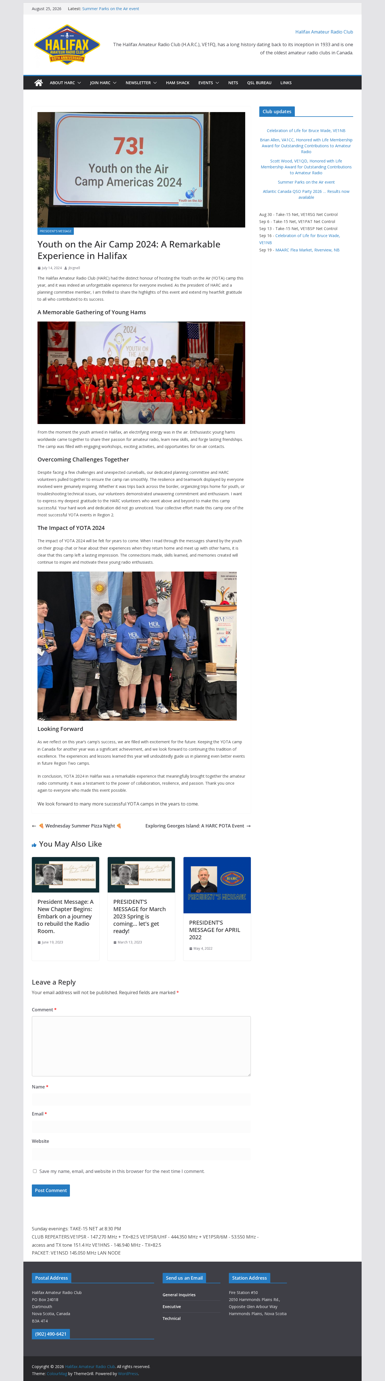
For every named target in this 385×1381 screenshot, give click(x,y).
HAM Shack (177, 82)
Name (40, 1087)
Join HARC (100, 82)
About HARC (62, 82)
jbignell (74, 268)
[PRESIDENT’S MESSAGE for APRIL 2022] (217, 861)
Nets (233, 82)
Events (205, 82)
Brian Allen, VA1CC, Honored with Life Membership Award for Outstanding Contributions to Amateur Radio (306, 145)
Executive (172, 1306)
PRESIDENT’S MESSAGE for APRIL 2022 (214, 930)
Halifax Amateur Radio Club (324, 32)
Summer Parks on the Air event (110, 8)
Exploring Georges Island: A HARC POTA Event (194, 826)
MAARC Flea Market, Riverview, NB (307, 250)
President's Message (56, 231)
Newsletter (138, 82)
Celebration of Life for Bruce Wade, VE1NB (306, 130)
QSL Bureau (259, 82)
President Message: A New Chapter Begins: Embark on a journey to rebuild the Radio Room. (65, 916)
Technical (172, 1318)
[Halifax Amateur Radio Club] (38, 83)
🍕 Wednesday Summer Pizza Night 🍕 (80, 826)
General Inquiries (179, 1294)
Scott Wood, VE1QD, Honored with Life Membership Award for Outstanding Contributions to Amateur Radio (306, 166)
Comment (44, 1010)
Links (286, 82)
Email (39, 1114)
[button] (78, 83)
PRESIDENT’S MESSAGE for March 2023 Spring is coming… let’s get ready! (139, 916)
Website (40, 1141)
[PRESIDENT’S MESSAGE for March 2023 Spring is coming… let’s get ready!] (141, 861)
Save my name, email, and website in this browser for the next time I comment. (122, 1171)
